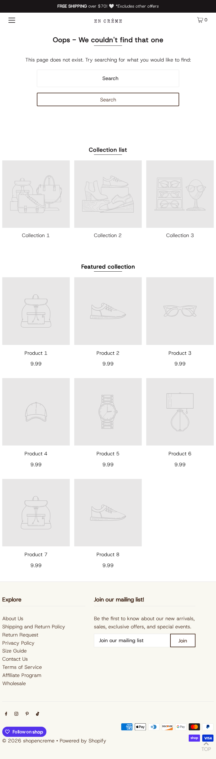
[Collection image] (36, 194)
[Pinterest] (27, 714)
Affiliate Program (21, 675)
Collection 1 (36, 235)
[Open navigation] (12, 20)
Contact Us (15, 659)
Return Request (20, 634)
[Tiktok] (37, 714)
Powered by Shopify (83, 740)
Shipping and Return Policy (33, 626)
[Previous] (65, 6)
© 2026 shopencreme (28, 740)
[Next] (151, 6)
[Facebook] (6, 714)
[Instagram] (16, 714)
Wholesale (14, 683)
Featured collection (108, 266)
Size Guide (14, 650)
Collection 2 (108, 235)
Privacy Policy (18, 643)
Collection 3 (180, 235)
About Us (12, 618)
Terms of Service (22, 667)
